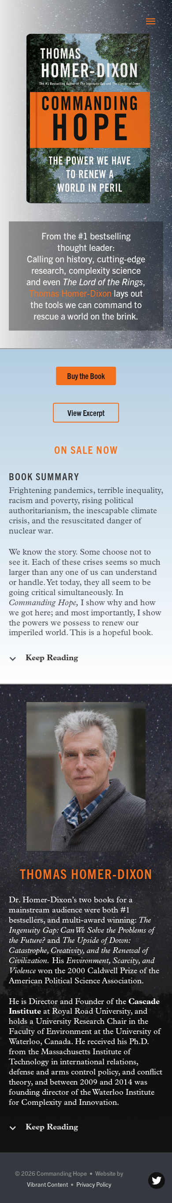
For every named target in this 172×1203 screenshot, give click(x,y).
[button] (86, 376)
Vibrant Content (47, 1184)
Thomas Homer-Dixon (70, 292)
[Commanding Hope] (31, 20)
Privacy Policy (93, 1184)
